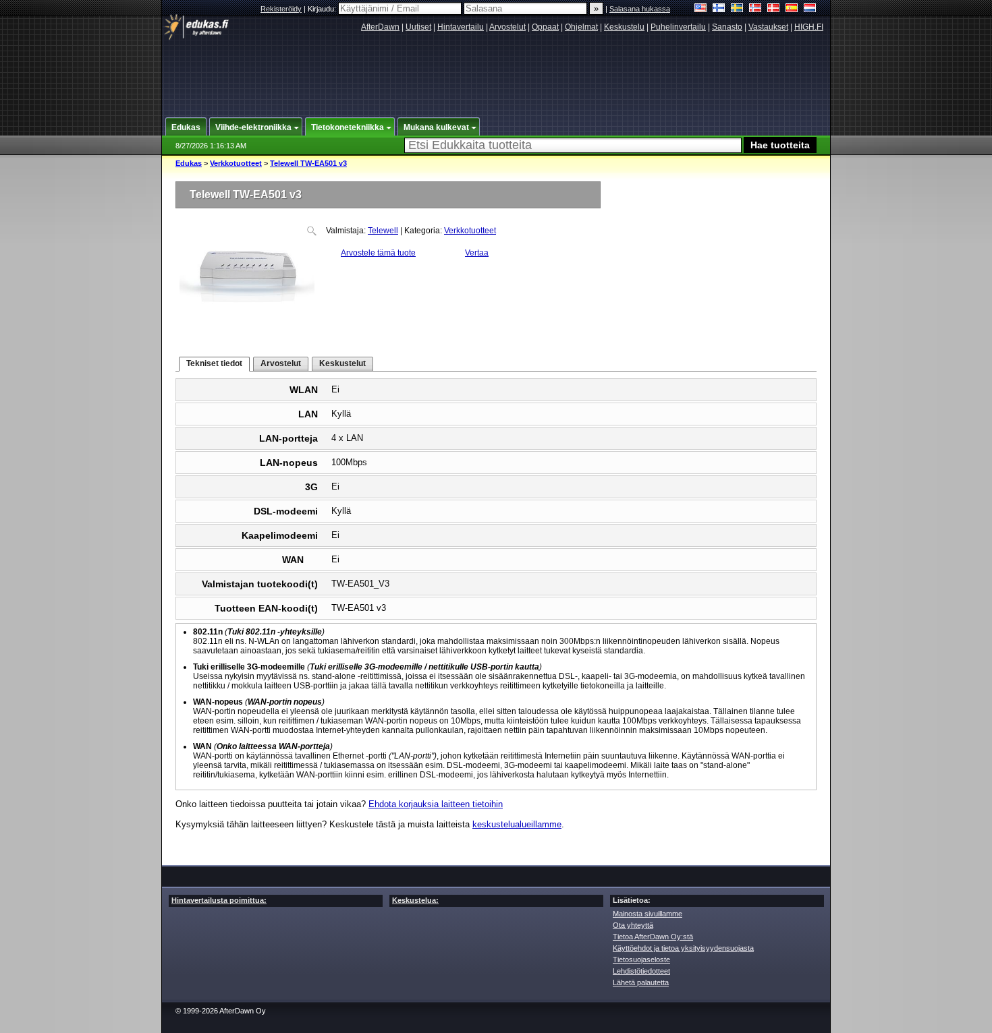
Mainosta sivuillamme (647, 914)
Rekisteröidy (281, 9)
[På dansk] (773, 9)
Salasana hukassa (639, 9)
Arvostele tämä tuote (378, 253)
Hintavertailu (460, 27)
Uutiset (418, 27)
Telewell (383, 230)
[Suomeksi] (719, 9)
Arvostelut (507, 27)
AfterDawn (380, 27)
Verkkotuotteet (236, 163)
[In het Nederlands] (810, 9)
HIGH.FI (808, 27)
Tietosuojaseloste (641, 959)
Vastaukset (768, 27)
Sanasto (727, 27)
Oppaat (545, 27)
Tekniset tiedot (214, 363)
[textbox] (573, 145)
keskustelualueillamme (516, 824)
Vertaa (477, 253)
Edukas (188, 163)
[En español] (792, 9)
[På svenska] (737, 9)
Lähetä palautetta (641, 982)
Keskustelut (342, 363)
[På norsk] (755, 9)
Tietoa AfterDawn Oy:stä (653, 937)
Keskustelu (624, 27)
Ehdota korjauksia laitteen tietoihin (435, 804)
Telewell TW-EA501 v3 (308, 163)
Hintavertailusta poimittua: (219, 900)
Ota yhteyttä (633, 925)
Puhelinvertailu (678, 27)
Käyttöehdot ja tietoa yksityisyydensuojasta (683, 948)
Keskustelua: (415, 900)
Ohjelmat (581, 27)
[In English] (700, 9)
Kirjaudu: (323, 9)
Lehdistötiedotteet (641, 971)
